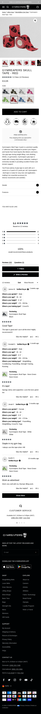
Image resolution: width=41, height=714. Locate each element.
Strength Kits (6, 606)
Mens (4, 609)
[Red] (14, 99)
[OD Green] (14, 91)
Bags (4, 602)
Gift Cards (5, 617)
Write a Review (24, 275)
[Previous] (2, 2)
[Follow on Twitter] (9, 679)
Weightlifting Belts (8, 579)
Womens (5, 613)
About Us (26, 579)
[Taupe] (30, 99)
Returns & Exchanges (9, 635)
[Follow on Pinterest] (20, 679)
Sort (19, 282)
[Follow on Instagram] (14, 679)
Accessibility (6, 647)
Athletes (25, 591)
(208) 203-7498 (16, 518)
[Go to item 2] (12, 63)
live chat (21, 673)
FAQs (4, 650)
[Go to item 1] (5, 63)
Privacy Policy (7, 639)
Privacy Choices (25, 705)
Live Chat (26, 518)
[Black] (6, 91)
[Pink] (30, 91)
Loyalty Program (28, 606)
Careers (25, 583)
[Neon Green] (6, 99)
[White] (22, 91)
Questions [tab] (19, 263)
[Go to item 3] (19, 63)
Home (4, 12)
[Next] (38, 2)
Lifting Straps (6, 591)
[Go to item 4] (26, 63)
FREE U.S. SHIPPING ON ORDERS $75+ (20, 2)
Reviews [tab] (7, 263)
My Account (6, 628)
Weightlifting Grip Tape (22, 12)
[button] (15, 77)
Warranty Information (9, 643)
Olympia (25, 602)
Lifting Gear (10, 12)
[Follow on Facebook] (3, 679)
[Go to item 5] (33, 63)
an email (11, 673)
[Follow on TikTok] (31, 679)
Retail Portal (27, 598)
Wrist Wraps (6, 595)
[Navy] (22, 99)
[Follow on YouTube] (25, 679)
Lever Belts (6, 583)
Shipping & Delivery (9, 632)
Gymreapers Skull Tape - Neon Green (22, 375)
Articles (25, 587)
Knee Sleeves (7, 587)
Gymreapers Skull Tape (17, 315)
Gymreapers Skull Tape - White (20, 433)
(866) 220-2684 (17, 669)
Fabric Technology (29, 595)
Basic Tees (6, 598)
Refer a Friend (28, 609)
